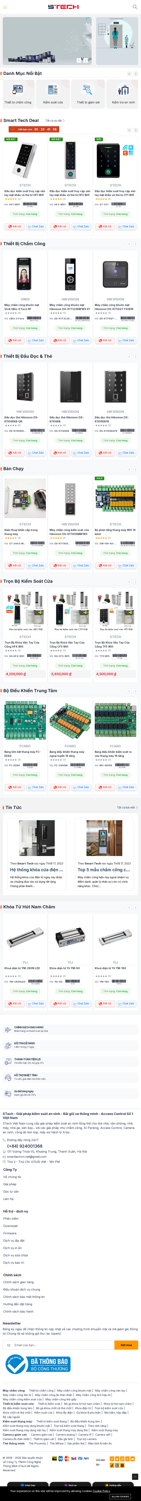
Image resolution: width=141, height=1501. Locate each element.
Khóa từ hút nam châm (118, 1404)
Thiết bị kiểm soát (49, 1404)
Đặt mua (126, 1345)
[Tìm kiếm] (135, 6)
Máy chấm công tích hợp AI (93, 1395)
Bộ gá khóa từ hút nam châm (82, 1404)
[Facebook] (112, 1458)
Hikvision (70, 299)
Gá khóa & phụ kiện (88, 1412)
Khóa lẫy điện (64, 1412)
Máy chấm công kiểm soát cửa (22, 1399)
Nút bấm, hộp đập (115, 1412)
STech (25, 185)
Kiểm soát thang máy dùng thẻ (69, 1430)
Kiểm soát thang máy (104, 1430)
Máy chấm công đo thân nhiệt (53, 1395)
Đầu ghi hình (65, 1439)
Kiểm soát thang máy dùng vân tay (24, 1430)
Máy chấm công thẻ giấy (60, 1399)
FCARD (25, 746)
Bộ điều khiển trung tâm (17, 1408)
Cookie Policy (101, 1491)
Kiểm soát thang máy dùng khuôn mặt (26, 1426)
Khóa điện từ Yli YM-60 (65, 968)
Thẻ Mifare (57, 1443)
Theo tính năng (97, 1426)
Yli (25, 962)
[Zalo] (117, 1465)
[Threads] (122, 1465)
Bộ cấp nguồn (11, 1417)
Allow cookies (120, 1496)
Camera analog (65, 1434)
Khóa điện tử (83, 1408)
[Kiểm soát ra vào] (117, 32)
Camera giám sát (41, 1434)
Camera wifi (102, 1434)
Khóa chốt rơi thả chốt (16, 1412)
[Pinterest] (127, 1458)
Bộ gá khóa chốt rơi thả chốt (53, 1408)
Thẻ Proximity (37, 1443)
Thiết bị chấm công (41, 1390)
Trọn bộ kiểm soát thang (69, 1426)
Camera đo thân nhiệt (16, 1439)
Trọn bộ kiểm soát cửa (109, 1408)
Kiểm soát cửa (43, 1412)
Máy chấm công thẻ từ (17, 1395)
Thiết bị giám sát (43, 1439)
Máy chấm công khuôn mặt (74, 1390)
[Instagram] (122, 1458)
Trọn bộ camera (87, 1439)
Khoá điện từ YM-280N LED (22, 968)
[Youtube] (132, 1458)
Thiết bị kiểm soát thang (51, 1421)
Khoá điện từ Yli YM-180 (110, 968)
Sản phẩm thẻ (75, 1443)
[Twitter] (117, 1458)
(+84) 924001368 (24, 1146)
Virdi (25, 299)
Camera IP (85, 1434)
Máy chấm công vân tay (110, 1390)
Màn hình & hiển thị (100, 1443)
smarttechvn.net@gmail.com (26, 1156)
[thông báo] (36, 1364)
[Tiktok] (112, 1465)
